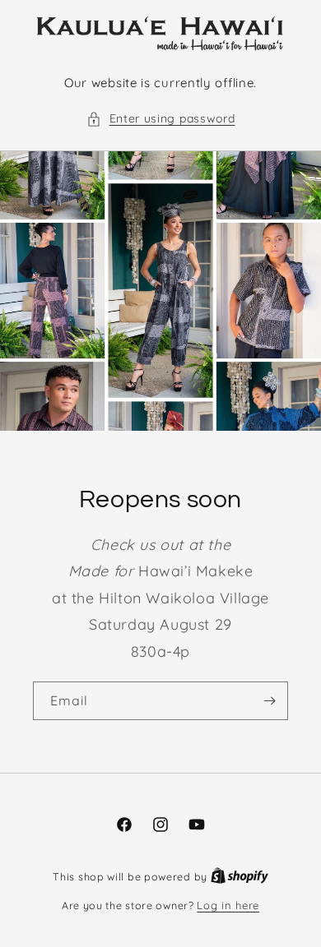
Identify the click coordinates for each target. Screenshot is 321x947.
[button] (160, 119)
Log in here (228, 905)
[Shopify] (239, 876)
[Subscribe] (269, 700)
